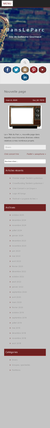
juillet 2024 (17, 230)
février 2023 (17, 266)
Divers (8, 147)
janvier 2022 (17, 287)
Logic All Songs (19, 193)
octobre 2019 (18, 312)
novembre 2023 (19, 246)
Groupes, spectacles (21, 365)
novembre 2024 (19, 225)
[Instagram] (25, 70)
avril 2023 (16, 261)
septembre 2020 (19, 292)
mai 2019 (16, 328)
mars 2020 (17, 302)
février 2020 (17, 307)
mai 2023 (16, 256)
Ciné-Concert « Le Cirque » (24, 188)
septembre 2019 (19, 317)
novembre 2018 (19, 338)
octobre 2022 (18, 276)
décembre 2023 (19, 240)
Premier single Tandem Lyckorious (27, 178)
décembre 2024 (19, 220)
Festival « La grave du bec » (25, 198)
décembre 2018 (19, 333)
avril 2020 (16, 297)
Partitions (16, 370)
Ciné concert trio (11, 154)
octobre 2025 (18, 215)
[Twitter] (16, 70)
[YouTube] (42, 70)
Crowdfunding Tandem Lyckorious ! (28, 183)
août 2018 (16, 343)
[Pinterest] (34, 70)
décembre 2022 (19, 271)
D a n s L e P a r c (25, 30)
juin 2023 (16, 251)
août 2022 (16, 281)
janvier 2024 (17, 235)
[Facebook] (7, 70)
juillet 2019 (17, 322)
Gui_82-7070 (38, 100)
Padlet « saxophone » (36, 154)
